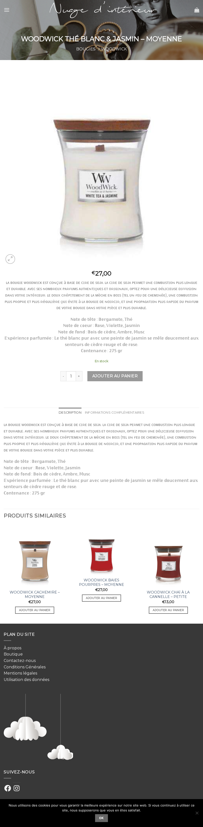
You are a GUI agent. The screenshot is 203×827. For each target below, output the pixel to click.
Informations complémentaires (114, 412)
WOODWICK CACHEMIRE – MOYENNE (35, 594)
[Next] (199, 573)
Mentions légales (20, 673)
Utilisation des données (26, 679)
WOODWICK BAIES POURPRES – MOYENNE (101, 582)
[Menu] (7, 10)
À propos (12, 648)
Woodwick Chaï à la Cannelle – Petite (168, 594)
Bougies (86, 49)
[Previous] (4, 573)
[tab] (70, 413)
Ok (101, 818)
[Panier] (196, 9)
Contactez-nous (20, 660)
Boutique (13, 654)
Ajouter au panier (115, 376)
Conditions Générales (25, 667)
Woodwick (114, 49)
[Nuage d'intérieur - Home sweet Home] (101, 10)
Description (70, 412)
